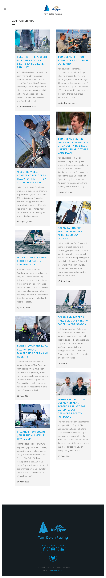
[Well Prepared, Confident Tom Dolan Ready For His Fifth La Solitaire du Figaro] (32, 141)
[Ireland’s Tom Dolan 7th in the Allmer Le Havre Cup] (32, 416)
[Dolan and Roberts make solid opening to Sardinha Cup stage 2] (73, 301)
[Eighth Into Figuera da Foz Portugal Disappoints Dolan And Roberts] (32, 329)
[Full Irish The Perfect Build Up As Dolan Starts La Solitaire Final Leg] (32, 41)
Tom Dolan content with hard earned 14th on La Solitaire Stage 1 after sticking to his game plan (73, 146)
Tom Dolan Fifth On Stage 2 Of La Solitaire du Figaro (73, 60)
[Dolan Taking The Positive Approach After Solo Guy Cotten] (73, 212)
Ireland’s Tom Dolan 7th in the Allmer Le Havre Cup (31, 435)
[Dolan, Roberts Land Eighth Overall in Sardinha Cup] (32, 242)
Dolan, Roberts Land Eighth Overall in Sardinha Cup (31, 261)
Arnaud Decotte (57, 570)
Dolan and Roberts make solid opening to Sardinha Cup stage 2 (73, 321)
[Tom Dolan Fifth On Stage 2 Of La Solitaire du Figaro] (73, 41)
